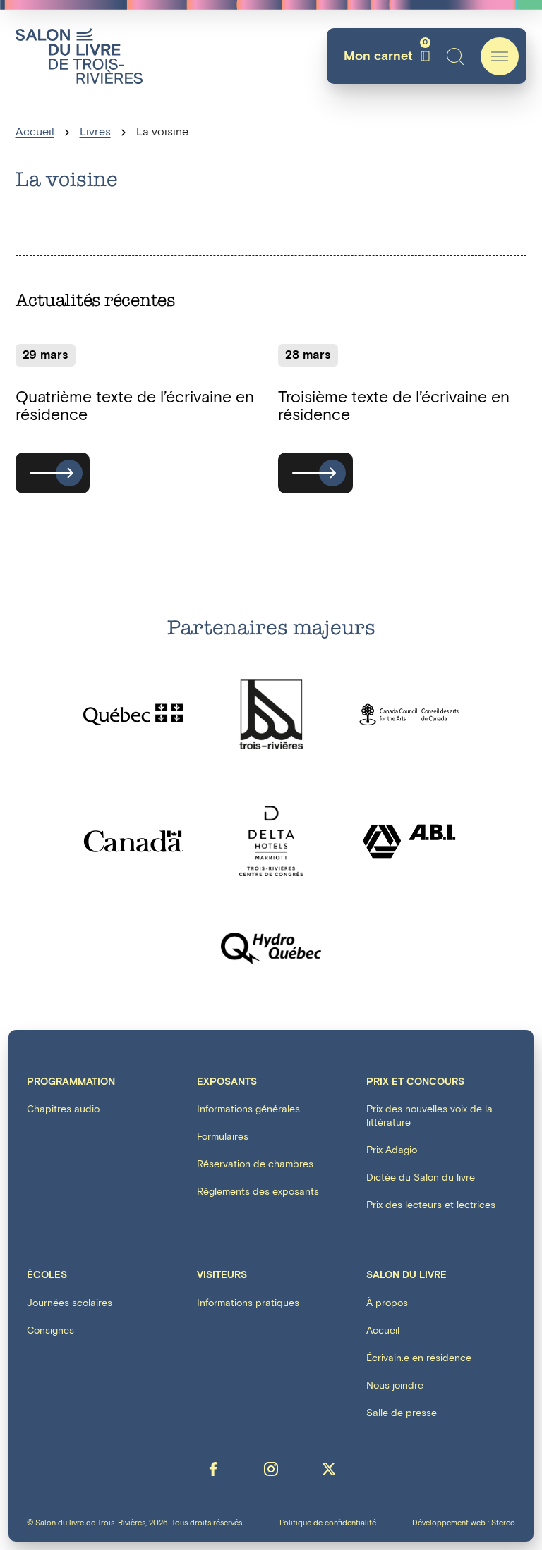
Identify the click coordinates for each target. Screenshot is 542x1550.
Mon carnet (386, 56)
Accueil (35, 132)
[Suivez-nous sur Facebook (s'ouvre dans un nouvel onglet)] (213, 1469)
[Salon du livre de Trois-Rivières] (79, 56)
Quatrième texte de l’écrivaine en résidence (135, 407)
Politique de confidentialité (327, 1522)
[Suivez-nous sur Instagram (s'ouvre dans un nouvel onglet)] (271, 1469)
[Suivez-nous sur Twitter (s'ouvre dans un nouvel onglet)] (329, 1469)
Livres (95, 132)
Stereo (503, 1523)
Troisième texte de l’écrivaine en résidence (394, 407)
